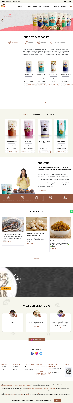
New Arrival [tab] (37, 114)
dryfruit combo (53, 388)
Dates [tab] (43, 42)
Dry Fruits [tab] (16, 42)
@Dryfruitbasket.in (37, 339)
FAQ (26, 366)
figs (2, 385)
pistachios (68, 384)
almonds (47, 384)
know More (42, 190)
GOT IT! (57, 400)
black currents (68, 390)
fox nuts (50, 390)
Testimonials (40, 371)
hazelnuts (41, 390)
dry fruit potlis (31, 388)
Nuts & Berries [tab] (60, 42)
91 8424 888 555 (7, 1)
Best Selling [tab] (24, 114)
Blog (37, 369)
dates (4, 385)
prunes (18, 390)
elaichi (10, 385)
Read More (6, 241)
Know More (6, 288)
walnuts (55, 384)
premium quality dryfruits (37, 393)
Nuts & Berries (44, 6)
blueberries (61, 390)
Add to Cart (31, 84)
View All (45, 102)
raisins (63, 384)
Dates (35, 6)
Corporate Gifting (42, 366)
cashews (51, 384)
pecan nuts (27, 390)
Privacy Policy (28, 371)
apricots (59, 384)
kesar (7, 385)
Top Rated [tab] (50, 114)
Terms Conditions (29, 369)
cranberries (55, 390)
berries (28, 385)
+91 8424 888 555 (55, 372)
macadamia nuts (34, 390)
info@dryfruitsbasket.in (56, 373)
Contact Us (27, 368)
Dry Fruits (21, 6)
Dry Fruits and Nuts (7, 384)
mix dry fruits (15, 385)
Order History (16, 368)
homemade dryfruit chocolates (41, 388)
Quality (38, 368)
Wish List (15, 369)
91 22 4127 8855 (16, 1)
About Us (39, 364)
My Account (16, 366)
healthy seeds (22, 385)
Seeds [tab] (30, 42)
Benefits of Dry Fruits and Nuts (41, 374)
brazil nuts (46, 390)
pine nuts (22, 390)
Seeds (29, 6)
